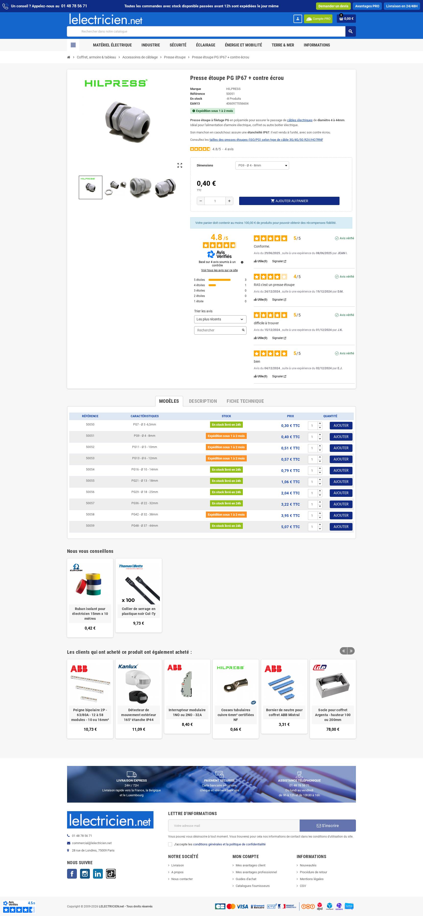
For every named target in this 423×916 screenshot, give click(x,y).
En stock (196, 98)
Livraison (177, 865)
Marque (195, 89)
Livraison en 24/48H (402, 6)
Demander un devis (333, 6)
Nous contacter (182, 879)
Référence (197, 94)
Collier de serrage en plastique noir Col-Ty (139, 611)
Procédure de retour (313, 872)
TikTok (111, 874)
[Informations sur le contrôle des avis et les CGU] (242, 262)
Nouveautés (308, 865)
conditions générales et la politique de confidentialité (229, 844)
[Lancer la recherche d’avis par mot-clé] (243, 330)
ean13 (195, 103)
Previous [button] (343, 650)
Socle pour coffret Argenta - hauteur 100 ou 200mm (333, 715)
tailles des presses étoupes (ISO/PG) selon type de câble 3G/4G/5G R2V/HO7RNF (266, 140)
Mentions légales (312, 879)
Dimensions (205, 165)
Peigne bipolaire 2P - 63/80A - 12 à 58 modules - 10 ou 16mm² (90, 715)
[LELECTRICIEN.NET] (106, 19)
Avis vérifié (347, 238)
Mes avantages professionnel (256, 872)
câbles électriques (300, 120)
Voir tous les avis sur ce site (219, 270)
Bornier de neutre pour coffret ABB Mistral (284, 712)
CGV (303, 886)
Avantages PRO (367, 6)
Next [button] (351, 650)
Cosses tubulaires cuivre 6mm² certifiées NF (236, 715)
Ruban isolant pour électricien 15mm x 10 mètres (90, 614)
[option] (90, 701)
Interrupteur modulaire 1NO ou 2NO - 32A (187, 712)
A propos (177, 872)
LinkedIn (98, 874)
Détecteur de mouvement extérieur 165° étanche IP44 (138, 715)
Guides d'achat (246, 879)
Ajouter (341, 425)
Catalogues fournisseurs (253, 886)
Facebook (72, 874)
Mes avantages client (250, 865)
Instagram (85, 874)
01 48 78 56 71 (74, 6)
